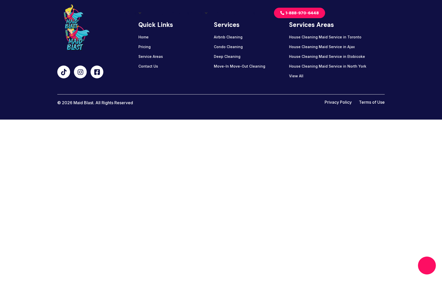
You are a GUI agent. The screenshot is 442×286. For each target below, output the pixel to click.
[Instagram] (80, 72)
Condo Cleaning (228, 47)
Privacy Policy (338, 102)
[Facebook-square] (97, 72)
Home (143, 37)
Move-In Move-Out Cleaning (239, 66)
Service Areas (150, 56)
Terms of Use (372, 102)
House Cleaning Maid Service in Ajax (322, 47)
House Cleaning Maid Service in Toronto (325, 37)
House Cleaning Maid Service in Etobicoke (327, 56)
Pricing (144, 47)
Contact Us (148, 66)
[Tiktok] (63, 72)
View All (296, 76)
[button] (130, 13)
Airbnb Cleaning (228, 37)
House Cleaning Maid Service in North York (327, 66)
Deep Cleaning (227, 56)
